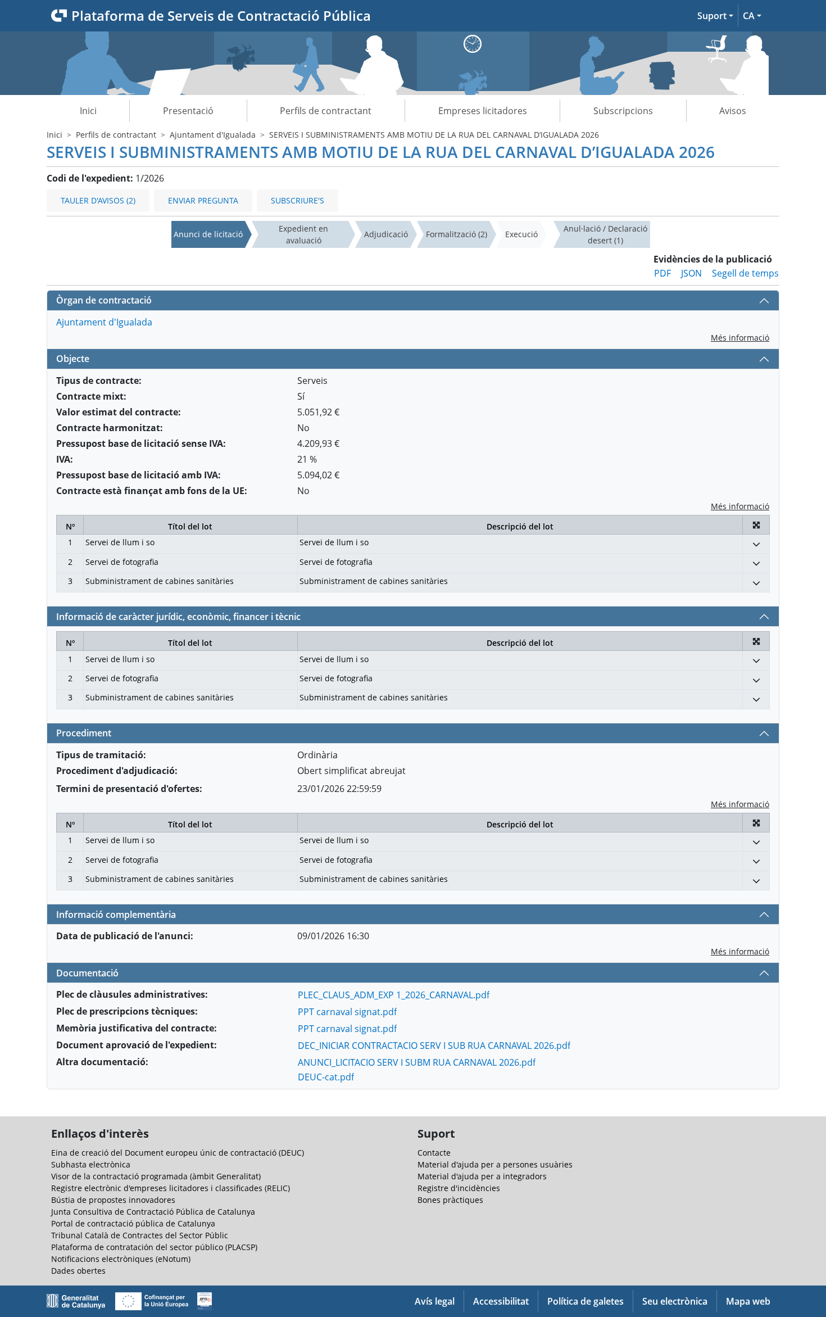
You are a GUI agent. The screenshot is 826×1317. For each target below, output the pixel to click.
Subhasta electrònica (90, 1164)
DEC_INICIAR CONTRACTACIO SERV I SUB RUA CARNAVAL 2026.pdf (434, 1045)
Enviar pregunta (203, 200)
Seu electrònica (674, 1301)
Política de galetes (585, 1301)
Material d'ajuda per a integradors (482, 1176)
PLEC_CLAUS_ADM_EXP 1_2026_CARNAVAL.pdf (393, 995)
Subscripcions (623, 111)
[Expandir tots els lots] (756, 524)
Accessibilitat (501, 1301)
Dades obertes (78, 1270)
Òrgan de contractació (104, 300)
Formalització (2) (456, 234)
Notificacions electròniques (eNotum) (120, 1258)
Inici (88, 111)
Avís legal (435, 1301)
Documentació (87, 973)
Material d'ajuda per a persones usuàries (495, 1164)
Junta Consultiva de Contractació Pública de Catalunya (153, 1211)
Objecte (72, 358)
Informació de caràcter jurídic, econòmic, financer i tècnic (178, 616)
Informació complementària (116, 914)
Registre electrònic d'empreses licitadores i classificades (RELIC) (170, 1188)
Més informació (740, 337)
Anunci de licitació (208, 234)
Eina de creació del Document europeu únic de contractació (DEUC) (177, 1152)
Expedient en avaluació (303, 234)
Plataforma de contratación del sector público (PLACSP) (154, 1247)
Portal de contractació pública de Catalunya (133, 1223)
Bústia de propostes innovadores (113, 1199)
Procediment (83, 733)
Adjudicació (386, 234)
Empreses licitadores (482, 111)
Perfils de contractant (325, 111)
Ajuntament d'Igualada (213, 134)
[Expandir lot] (756, 543)
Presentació (188, 111)
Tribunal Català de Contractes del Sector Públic (139, 1235)
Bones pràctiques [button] (450, 1199)
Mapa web (748, 1301)
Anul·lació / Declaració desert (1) (605, 234)
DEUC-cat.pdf (326, 1077)
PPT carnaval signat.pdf (347, 1012)
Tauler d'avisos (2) (98, 200)
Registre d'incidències (458, 1188)
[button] (715, 16)
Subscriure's (297, 200)
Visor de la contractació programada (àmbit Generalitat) (156, 1176)
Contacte (434, 1152)
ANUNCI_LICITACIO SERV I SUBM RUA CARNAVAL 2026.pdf (416, 1062)
